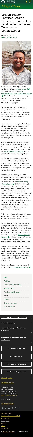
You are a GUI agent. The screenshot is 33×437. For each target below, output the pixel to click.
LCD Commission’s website (19, 267)
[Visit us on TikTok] (18, 408)
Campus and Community (12, 285)
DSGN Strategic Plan (7, 383)
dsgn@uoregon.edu (7, 404)
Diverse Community (10, 303)
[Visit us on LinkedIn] (15, 408)
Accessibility (5, 418)
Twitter (5, 37)
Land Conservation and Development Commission (16, 92)
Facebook (13, 37)
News (6, 296)
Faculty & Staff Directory (12, 292)
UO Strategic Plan (6, 378)
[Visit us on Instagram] (12, 408)
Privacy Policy (5, 421)
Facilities (7, 281)
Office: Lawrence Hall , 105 (9, 395)
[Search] (26, 2)
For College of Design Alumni (16, 364)
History (6, 299)
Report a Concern (6, 413)
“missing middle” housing (12, 151)
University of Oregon (9, 432)
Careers (3, 423)
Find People (5, 428)
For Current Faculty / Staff (16, 348)
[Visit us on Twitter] (5, 408)
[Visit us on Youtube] (9, 408)
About (6, 277)
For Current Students (16, 356)
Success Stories (9, 307)
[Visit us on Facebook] (2, 408)
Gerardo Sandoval (22, 89)
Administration (9, 288)
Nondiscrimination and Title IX (10, 416)
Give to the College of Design (16, 372)
